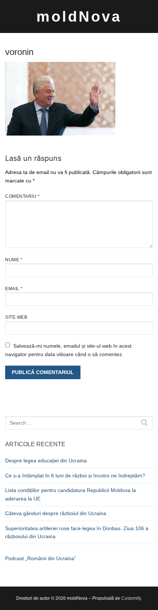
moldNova (79, 16)
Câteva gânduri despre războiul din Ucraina (55, 513)
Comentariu (22, 196)
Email (14, 288)
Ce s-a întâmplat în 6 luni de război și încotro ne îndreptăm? (75, 475)
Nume (13, 259)
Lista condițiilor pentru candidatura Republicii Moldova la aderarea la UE (70, 494)
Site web (16, 317)
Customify (131, 598)
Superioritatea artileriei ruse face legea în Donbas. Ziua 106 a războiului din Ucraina (76, 532)
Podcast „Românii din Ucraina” (40, 558)
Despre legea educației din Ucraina (46, 460)
